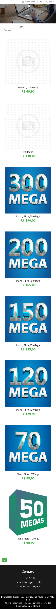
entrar (51, 2)
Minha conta (30, 2)
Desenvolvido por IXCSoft (28, 606)
